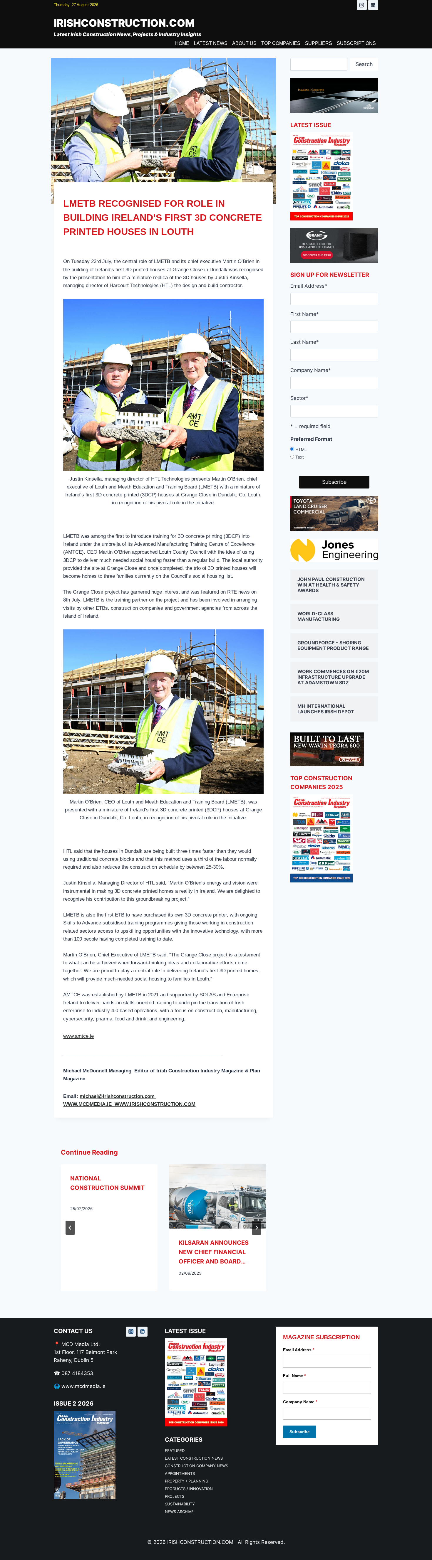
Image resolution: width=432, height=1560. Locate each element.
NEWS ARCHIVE (179, 1511)
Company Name (310, 370)
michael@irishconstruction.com (118, 1096)
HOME (182, 43)
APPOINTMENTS (180, 1473)
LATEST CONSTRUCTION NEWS (194, 1458)
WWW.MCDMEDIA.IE (89, 1104)
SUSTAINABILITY (180, 1504)
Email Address (308, 286)
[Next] (256, 1228)
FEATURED (175, 1450)
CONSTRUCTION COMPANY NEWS (196, 1465)
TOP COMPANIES (280, 43)
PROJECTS (174, 1496)
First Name (304, 314)
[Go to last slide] (70, 1228)
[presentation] (217, 1196)
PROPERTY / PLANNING (186, 1481)
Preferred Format (311, 439)
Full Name (294, 1375)
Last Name (304, 342)
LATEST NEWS (210, 43)
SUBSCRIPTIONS (356, 43)
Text (299, 456)
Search (364, 64)
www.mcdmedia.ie (83, 1386)
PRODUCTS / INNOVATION (189, 1488)
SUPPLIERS (318, 43)
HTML (301, 449)
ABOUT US (244, 43)
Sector (299, 398)
